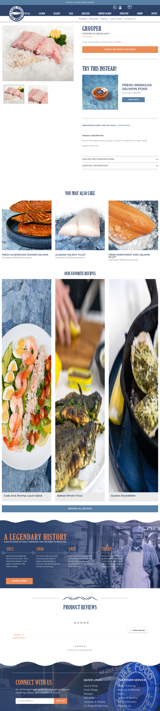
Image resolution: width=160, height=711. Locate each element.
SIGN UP (60, 701)
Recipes (83, 19)
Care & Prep (116, 19)
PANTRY (154, 13)
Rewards (93, 19)
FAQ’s (121, 694)
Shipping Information (95, 166)
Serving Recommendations (98, 159)
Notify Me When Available (120, 50)
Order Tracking (127, 686)
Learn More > (124, 126)
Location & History (94, 702)
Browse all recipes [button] (80, 509)
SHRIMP (140, 13)
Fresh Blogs (91, 690)
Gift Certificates (127, 702)
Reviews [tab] (17, 634)
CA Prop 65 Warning (96, 706)
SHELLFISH (86, 13)
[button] (19, 581)
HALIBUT (57, 13)
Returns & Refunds (129, 690)
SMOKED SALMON (104, 13)
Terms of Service (127, 698)
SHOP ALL (26, 13)
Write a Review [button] (139, 630)
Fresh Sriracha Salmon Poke (137, 87)
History (104, 19)
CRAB (71, 13)
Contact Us (130, 19)
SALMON (42, 13)
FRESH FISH (124, 13)
